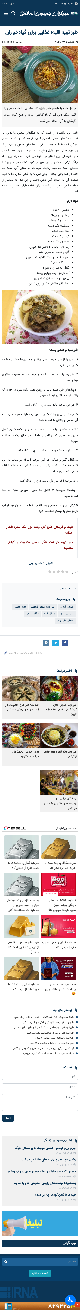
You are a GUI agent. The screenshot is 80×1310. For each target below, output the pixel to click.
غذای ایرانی (32, 614)
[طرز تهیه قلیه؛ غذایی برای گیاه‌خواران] (40, 74)
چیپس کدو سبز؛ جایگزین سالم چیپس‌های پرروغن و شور (42, 1171)
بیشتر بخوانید (62, 1010)
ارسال (8, 1118)
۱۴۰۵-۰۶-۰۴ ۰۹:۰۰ (64, 1177)
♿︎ (70, 1300)
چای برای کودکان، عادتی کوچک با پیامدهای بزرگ (45, 1148)
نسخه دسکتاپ (40, 1273)
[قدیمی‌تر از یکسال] (59, 688)
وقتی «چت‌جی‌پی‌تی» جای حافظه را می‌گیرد (48, 1159)
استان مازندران (65, 620)
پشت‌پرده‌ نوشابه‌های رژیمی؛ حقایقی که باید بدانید (45, 1183)
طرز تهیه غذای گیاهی (43, 607)
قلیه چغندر (20, 607)
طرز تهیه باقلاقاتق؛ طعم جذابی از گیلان (54, 1038)
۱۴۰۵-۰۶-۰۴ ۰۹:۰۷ (64, 1165)
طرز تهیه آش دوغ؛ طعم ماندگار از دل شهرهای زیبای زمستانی (22, 707)
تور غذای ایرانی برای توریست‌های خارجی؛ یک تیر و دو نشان (60, 804)
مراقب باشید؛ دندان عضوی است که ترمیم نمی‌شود (48, 1053)
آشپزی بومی (36, 563)
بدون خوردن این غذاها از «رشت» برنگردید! (25, 754)
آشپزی (49, 563)
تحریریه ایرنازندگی (67, 589)
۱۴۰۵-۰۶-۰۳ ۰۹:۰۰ (64, 1200)
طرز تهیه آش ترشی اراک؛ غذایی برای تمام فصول (49, 1033)
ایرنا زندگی (45, 14)
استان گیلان (67, 607)
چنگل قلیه (49, 614)
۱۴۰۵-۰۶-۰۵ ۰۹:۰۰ (64, 1153)
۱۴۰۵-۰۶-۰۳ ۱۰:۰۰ (64, 1188)
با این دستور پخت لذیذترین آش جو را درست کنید (48, 1022)
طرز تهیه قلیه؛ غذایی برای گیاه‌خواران (41, 32)
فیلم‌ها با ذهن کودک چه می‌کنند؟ (55, 1195)
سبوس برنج (67, 614)
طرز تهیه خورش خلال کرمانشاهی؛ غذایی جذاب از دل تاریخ (60, 710)
